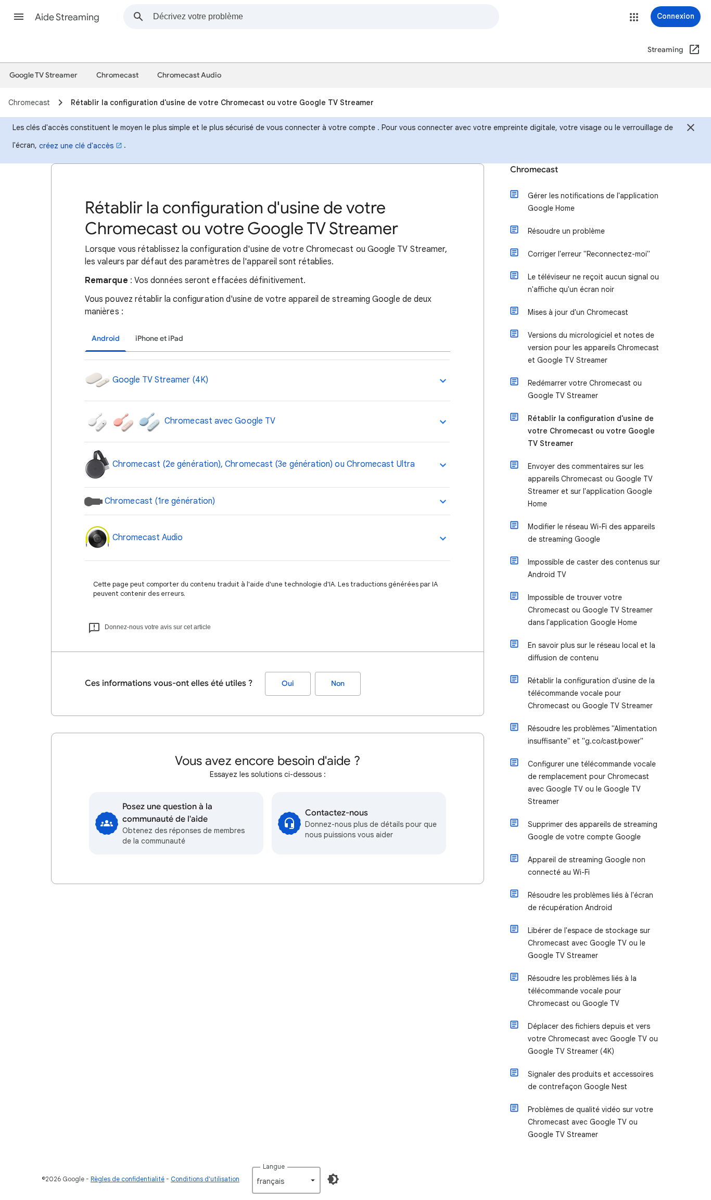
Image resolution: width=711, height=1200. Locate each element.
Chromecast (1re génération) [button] (159, 501)
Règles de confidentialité (127, 1179)
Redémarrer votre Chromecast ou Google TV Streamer (585, 389)
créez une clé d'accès (76, 145)
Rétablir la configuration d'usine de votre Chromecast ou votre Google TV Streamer (591, 431)
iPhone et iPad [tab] (159, 338)
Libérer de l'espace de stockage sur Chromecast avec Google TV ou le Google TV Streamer (589, 943)
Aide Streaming (67, 17)
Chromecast (534, 169)
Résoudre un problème (566, 231)
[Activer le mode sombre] (333, 1179)
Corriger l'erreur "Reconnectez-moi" (589, 254)
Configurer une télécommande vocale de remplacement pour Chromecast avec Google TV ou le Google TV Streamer (592, 782)
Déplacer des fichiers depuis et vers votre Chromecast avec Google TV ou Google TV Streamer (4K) (593, 1039)
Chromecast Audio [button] (146, 537)
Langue (274, 1166)
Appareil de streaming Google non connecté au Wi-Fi (586, 866)
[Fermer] (690, 129)
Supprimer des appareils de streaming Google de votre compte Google (592, 830)
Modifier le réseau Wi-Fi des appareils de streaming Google (591, 533)
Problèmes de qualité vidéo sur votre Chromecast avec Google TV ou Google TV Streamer (590, 1122)
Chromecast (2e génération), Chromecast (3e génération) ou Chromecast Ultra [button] (262, 464)
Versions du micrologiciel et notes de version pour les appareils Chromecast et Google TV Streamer (593, 347)
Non (338, 683)
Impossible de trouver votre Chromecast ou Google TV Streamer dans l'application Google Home (590, 610)
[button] (18, 16)
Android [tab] (106, 338)
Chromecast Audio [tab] (189, 75)
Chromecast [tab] (117, 75)
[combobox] (326, 17)
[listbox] (286, 1180)
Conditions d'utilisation (205, 1179)
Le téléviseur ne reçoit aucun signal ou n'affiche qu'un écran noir (593, 283)
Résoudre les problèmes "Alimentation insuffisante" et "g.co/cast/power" (592, 735)
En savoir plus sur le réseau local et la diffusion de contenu (591, 651)
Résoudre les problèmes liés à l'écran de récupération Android (590, 901)
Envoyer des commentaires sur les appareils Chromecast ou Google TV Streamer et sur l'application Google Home (590, 485)
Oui (288, 683)
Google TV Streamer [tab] (43, 75)
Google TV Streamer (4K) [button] (159, 380)
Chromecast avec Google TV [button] (218, 421)
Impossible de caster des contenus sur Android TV (594, 568)
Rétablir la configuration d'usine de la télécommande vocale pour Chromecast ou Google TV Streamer (591, 693)
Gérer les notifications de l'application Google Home (593, 202)
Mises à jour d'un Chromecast (578, 312)
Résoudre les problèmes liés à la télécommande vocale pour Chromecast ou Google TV (582, 991)
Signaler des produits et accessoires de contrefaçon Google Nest (590, 1080)
